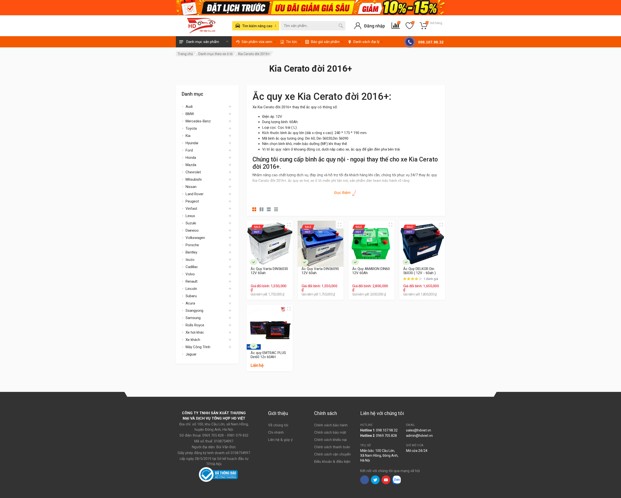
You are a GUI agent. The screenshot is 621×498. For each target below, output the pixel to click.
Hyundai (192, 143)
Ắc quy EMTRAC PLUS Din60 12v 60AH (268, 355)
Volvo (190, 274)
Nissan (191, 187)
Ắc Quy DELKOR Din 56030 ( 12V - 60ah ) (419, 271)
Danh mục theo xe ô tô (215, 54)
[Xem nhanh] (289, 224)
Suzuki (191, 223)
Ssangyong (194, 310)
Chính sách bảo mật (330, 432)
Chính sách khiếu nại (330, 440)
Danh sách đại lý (366, 42)
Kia (188, 136)
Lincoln (191, 289)
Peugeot (192, 201)
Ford (189, 150)
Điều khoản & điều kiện (332, 461)
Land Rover (195, 194)
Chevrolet (193, 172)
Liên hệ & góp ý (280, 440)
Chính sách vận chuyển (332, 454)
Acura (190, 303)
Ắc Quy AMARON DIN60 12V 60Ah (371, 271)
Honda (191, 157)
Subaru (191, 296)
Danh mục (192, 94)
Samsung (193, 318)
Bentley (191, 252)
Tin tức (291, 42)
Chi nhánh (276, 432)
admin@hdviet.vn (419, 436)
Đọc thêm (342, 192)
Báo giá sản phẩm (325, 42)
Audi (189, 106)
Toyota (191, 128)
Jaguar (191, 354)
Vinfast (191, 208)
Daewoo (192, 230)
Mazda (191, 165)
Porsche (192, 245)
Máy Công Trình (198, 347)
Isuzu (190, 259)
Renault (191, 281)
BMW (190, 114)
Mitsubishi (194, 179)
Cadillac (192, 267)
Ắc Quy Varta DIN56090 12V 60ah (320, 271)
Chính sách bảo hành (331, 425)
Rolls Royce (195, 325)
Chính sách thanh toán (332, 447)
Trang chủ (185, 54)
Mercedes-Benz (198, 121)
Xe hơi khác (195, 332)
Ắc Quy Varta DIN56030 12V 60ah (269, 271)
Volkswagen (195, 238)
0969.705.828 (386, 436)
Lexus (190, 216)
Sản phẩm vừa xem (257, 42)
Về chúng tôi (278, 425)
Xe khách (193, 340)
